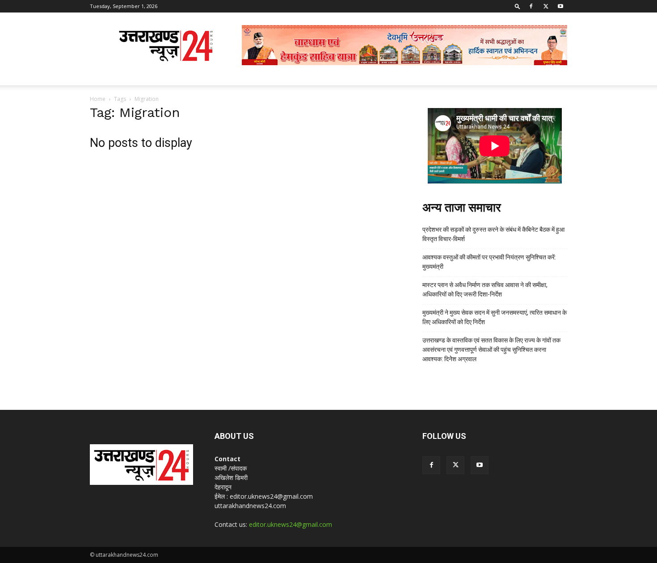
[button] (517, 6)
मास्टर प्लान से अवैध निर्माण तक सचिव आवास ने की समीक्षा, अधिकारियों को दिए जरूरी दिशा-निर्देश (485, 289)
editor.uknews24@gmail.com (290, 524)
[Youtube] (560, 6)
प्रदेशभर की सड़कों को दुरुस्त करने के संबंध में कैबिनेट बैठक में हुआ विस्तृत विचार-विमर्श (493, 234)
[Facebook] (531, 6)
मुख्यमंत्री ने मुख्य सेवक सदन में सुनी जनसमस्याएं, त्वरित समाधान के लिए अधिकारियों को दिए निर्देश (494, 317)
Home (97, 99)
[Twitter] (545, 6)
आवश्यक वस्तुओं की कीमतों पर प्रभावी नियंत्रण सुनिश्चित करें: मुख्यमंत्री (489, 262)
